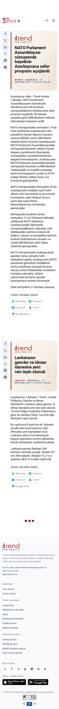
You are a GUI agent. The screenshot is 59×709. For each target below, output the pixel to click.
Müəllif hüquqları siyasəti (14, 648)
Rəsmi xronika (9, 593)
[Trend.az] (11, 20)
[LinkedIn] (38, 669)
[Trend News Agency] (10, 546)
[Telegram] (31, 669)
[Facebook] (12, 669)
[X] (18, 669)
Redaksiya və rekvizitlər (13, 610)
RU (35, 704)
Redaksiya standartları (13, 618)
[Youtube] (25, 669)
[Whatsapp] (5, 669)
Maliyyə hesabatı (10, 628)
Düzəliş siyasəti (9, 623)
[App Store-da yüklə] (14, 682)
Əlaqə (5, 614)
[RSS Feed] (45, 669)
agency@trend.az (9, 574)
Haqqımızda (8, 605)
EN (24, 704)
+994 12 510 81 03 (10, 571)
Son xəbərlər (8, 589)
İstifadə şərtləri (9, 639)
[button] (5, 34)
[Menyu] (53, 21)
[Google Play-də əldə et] (38, 682)
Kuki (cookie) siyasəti (12, 653)
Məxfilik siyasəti (9, 644)
